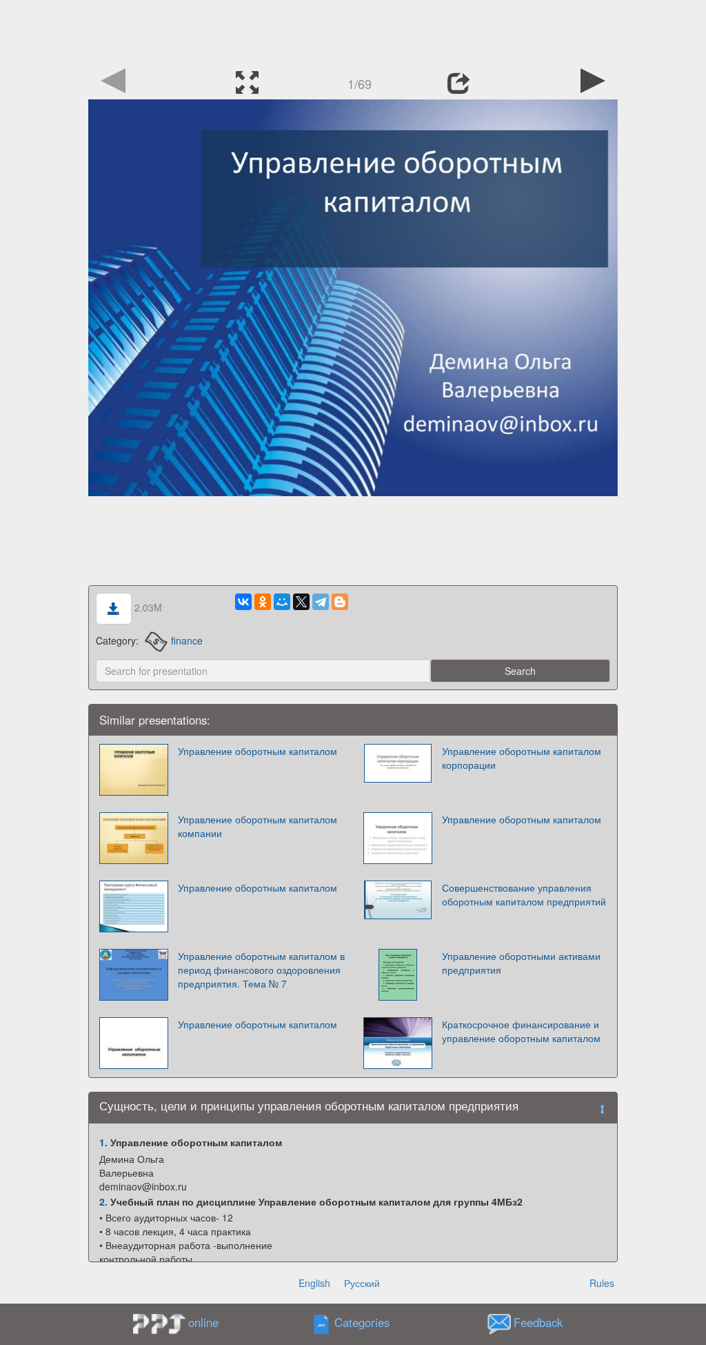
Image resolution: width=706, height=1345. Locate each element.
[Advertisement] (353, 31)
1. (103, 1142)
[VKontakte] (243, 601)
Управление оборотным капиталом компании (257, 826)
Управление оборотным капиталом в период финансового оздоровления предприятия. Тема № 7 (261, 969)
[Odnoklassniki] (262, 601)
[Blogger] (340, 601)
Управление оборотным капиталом (257, 751)
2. (103, 1201)
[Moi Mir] (282, 601)
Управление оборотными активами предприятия (521, 962)
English (314, 1283)
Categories (362, 1323)
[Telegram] (320, 601)
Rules (601, 1283)
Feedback (538, 1323)
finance (186, 640)
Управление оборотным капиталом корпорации (521, 758)
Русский (362, 1283)
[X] (301, 601)
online (203, 1322)
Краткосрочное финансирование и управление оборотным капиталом (521, 1031)
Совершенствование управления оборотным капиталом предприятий (524, 894)
